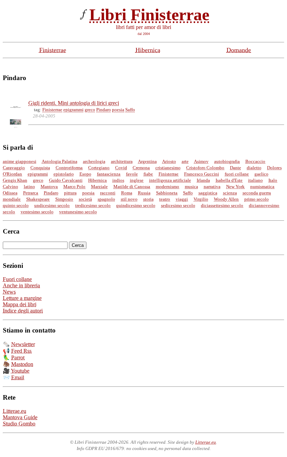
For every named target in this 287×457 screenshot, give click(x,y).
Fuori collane (17, 279)
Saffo (130, 109)
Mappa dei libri (19, 304)
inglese (137, 180)
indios (118, 180)
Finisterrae (52, 50)
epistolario (64, 174)
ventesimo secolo (37, 211)
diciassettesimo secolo (222, 205)
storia (148, 199)
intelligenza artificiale (170, 180)
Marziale (99, 186)
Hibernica (147, 50)
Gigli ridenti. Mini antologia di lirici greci (73, 103)
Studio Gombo (19, 424)
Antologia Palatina (59, 161)
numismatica (262, 186)
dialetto (254, 167)
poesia (118, 109)
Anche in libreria (21, 285)
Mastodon (22, 364)
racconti (107, 192)
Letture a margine (22, 298)
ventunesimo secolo (78, 211)
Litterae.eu (14, 411)
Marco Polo (74, 186)
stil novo (129, 199)
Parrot (17, 357)
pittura (70, 192)
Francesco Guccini (201, 174)
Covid (121, 167)
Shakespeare (38, 199)
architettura (122, 161)
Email (17, 377)
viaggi (182, 199)
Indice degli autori (23, 311)
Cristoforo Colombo (205, 167)
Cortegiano (99, 167)
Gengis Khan (15, 180)
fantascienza (108, 174)
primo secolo (256, 199)
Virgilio (201, 199)
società (85, 199)
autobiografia (227, 161)
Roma (126, 192)
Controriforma (69, 167)
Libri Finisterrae (149, 14)
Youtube (20, 371)
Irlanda (203, 180)
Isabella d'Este (229, 180)
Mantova (49, 186)
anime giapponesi (19, 161)
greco (90, 109)
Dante (235, 167)
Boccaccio (255, 161)
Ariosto (169, 161)
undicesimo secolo (52, 205)
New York (235, 186)
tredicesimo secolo (93, 205)
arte (185, 161)
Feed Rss (21, 351)
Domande (238, 50)
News (9, 292)
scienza (230, 192)
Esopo (85, 174)
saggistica (207, 192)
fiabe (148, 174)
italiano (255, 180)
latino (29, 186)
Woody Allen (226, 199)
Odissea (10, 192)
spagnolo (106, 199)
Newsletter (23, 344)
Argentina (147, 161)
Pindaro (103, 109)
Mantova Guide (20, 417)
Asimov (201, 161)
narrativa (212, 186)
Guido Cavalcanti (66, 180)
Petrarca (30, 192)
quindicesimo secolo (135, 205)
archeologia (94, 161)
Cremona (141, 167)
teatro (164, 199)
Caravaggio (14, 167)
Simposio (64, 199)
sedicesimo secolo (178, 205)
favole (132, 174)
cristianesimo (168, 167)
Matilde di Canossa (131, 186)
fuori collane (237, 174)
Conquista (40, 167)
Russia (144, 192)
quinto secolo (16, 205)
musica (191, 186)
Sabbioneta (166, 192)
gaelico (261, 174)
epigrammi (73, 109)
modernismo (167, 186)
